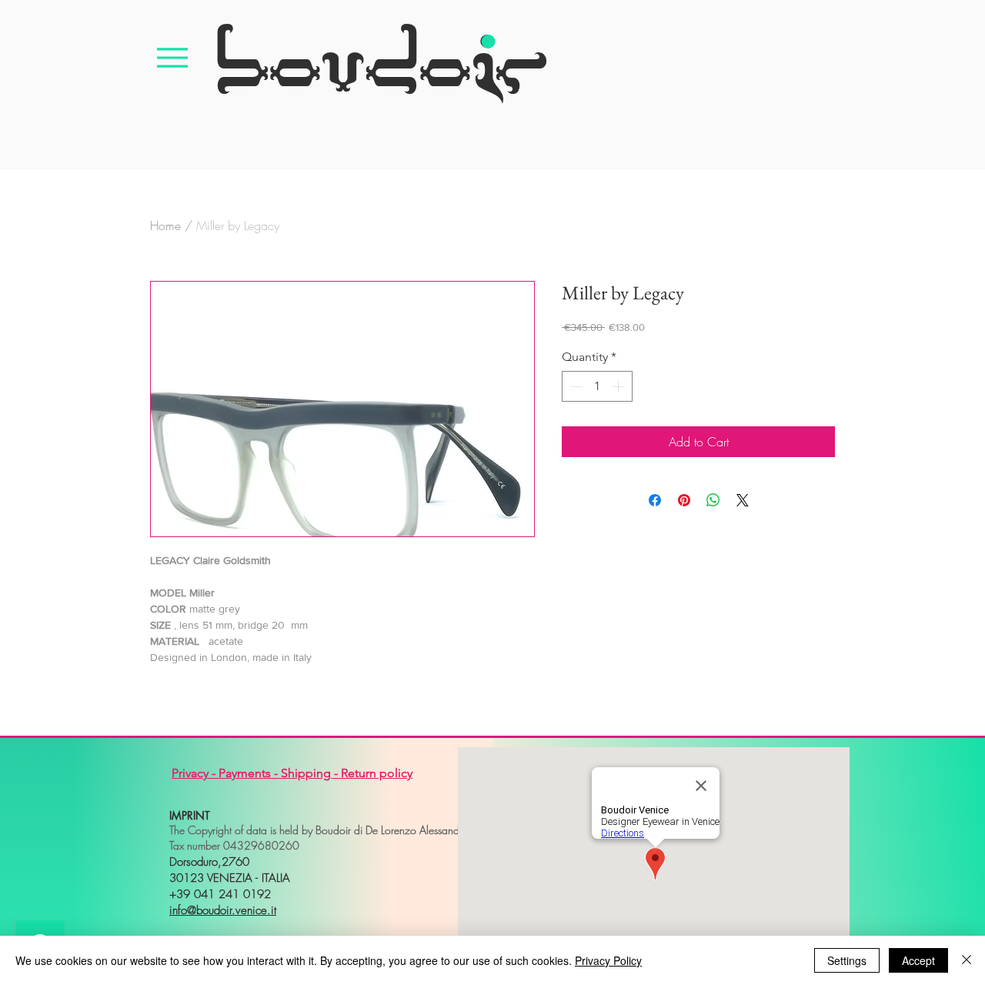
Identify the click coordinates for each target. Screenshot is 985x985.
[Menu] (172, 57)
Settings (846, 960)
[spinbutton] (597, 386)
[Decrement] (575, 386)
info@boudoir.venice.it (222, 910)
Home (165, 225)
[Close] (966, 960)
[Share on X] (742, 500)
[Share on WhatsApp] (713, 500)
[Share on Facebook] (655, 500)
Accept (918, 960)
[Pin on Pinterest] (684, 500)
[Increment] (619, 386)
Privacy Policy (608, 960)
